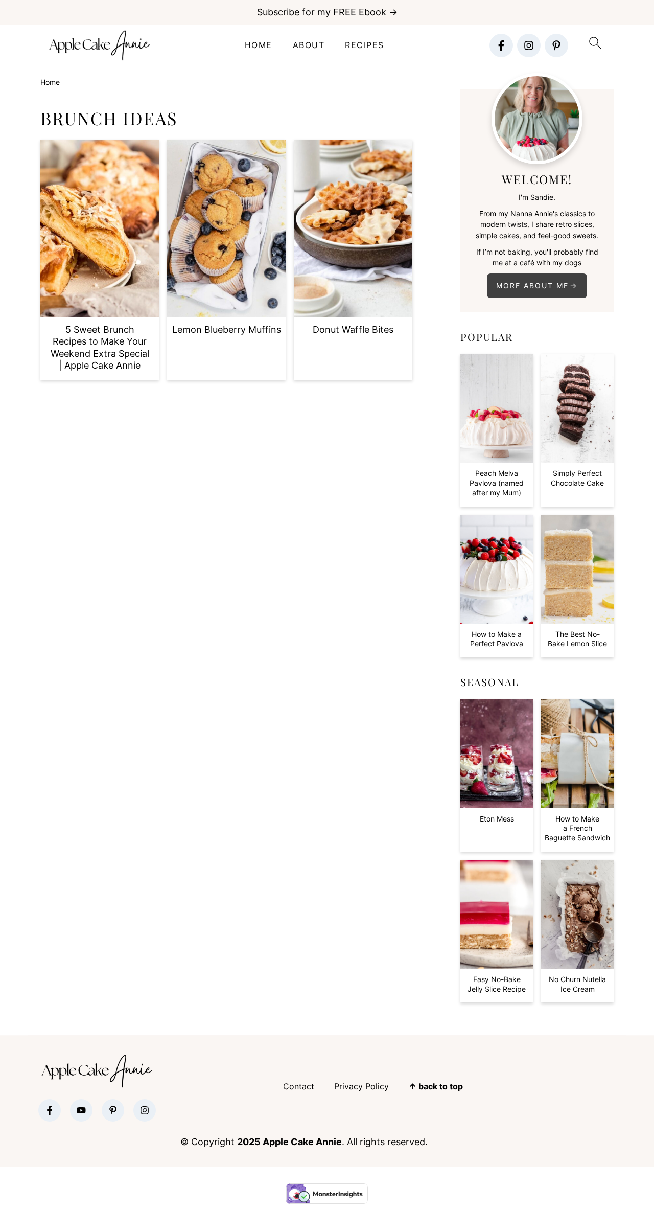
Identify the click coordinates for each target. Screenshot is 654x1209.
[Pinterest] (556, 45)
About (309, 45)
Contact (298, 1086)
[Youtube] (81, 1110)
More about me (532, 285)
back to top (440, 1086)
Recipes (364, 45)
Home (258, 45)
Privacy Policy (361, 1086)
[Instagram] (529, 45)
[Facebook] (501, 45)
